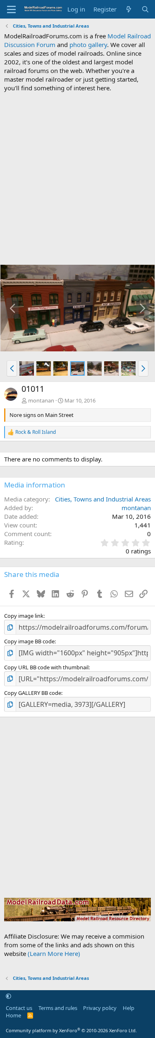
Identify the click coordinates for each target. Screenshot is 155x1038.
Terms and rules (57, 1008)
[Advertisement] (77, 178)
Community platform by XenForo (71, 1030)
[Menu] (11, 9)
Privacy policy (100, 1008)
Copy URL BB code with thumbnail (46, 667)
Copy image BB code (29, 641)
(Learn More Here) (54, 953)
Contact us (19, 1008)
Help (128, 1008)
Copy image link (23, 615)
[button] (12, 368)
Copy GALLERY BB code (32, 693)
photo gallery (88, 44)
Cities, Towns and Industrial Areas (103, 499)
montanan (41, 400)
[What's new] (129, 9)
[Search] (145, 9)
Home (13, 1015)
